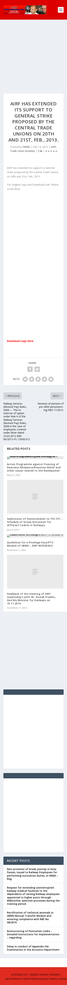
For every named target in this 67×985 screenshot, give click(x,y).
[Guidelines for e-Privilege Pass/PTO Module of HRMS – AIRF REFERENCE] (35, 535)
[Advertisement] (33, 60)
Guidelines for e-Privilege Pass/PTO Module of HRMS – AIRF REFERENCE (30, 544)
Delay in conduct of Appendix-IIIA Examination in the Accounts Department (33, 948)
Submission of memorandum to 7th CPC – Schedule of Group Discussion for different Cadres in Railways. (35, 522)
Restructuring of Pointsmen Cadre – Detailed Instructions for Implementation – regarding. (33, 934)
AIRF (53, 147)
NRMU (26, 147)
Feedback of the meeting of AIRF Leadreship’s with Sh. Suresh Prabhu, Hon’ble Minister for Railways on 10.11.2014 (31, 598)
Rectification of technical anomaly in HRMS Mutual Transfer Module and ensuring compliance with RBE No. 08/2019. (30, 917)
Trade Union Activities (22, 151)
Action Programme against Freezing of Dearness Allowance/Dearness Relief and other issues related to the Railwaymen (34, 467)
